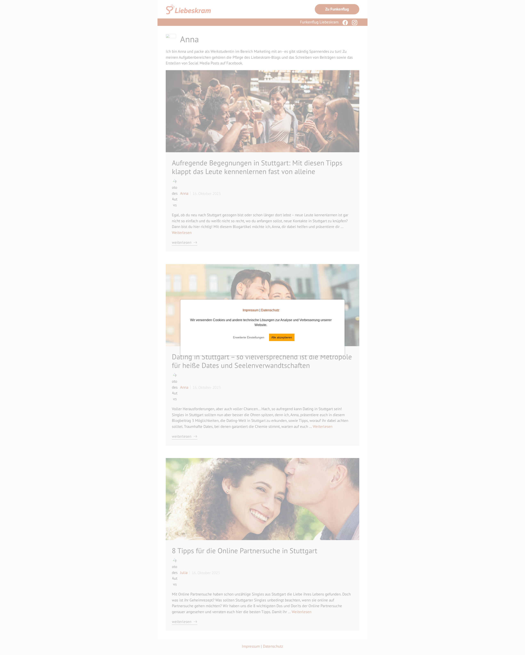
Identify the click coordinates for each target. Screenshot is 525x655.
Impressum (251, 310)
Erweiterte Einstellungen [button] (248, 337)
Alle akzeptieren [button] (281, 337)
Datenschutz (270, 310)
